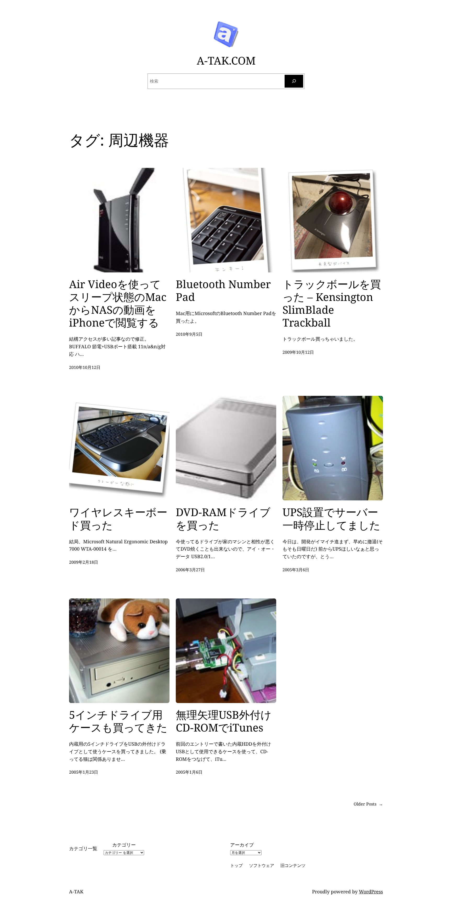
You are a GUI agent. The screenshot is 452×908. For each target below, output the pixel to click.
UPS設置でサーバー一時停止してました (331, 518)
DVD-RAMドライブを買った (223, 518)
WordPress (371, 891)
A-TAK (76, 891)
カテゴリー (124, 845)
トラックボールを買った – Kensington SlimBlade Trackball (331, 303)
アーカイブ (242, 845)
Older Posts (368, 804)
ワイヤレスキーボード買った (118, 518)
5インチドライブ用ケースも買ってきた (118, 721)
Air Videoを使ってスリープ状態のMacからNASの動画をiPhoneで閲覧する (117, 303)
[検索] (294, 81)
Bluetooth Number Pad (223, 290)
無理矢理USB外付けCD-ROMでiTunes (224, 721)
